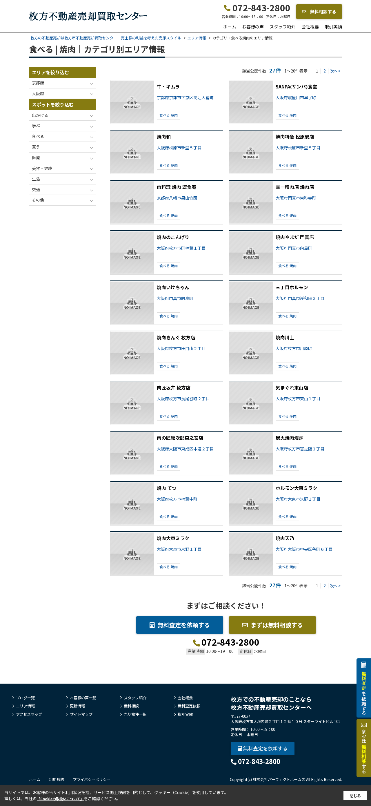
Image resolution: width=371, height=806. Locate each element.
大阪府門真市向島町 (294, 248)
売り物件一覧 (135, 714)
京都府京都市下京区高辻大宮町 (185, 97)
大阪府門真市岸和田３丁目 (300, 298)
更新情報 (77, 706)
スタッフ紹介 (283, 26)
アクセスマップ (29, 714)
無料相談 (131, 706)
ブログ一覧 (25, 697)
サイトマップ (81, 714)
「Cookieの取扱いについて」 (60, 798)
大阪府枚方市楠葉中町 (177, 499)
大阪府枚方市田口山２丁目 (181, 348)
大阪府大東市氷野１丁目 (298, 499)
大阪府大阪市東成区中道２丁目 (185, 449)
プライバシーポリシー (91, 779)
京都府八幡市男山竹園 (177, 198)
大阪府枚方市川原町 (294, 348)
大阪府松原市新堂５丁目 (179, 148)
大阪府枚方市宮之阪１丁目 (300, 449)
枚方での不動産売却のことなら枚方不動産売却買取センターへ (271, 703)
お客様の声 (253, 26)
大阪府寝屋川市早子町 (296, 97)
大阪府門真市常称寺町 (296, 198)
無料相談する (322, 11)
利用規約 (56, 779)
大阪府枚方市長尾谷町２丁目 (183, 398)
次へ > (335, 71)
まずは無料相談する (277, 625)
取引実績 (333, 26)
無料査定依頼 (189, 706)
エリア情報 (25, 706)
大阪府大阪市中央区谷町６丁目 (304, 549)
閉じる (355, 795)
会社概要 (310, 26)
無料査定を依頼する (184, 625)
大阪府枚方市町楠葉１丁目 (181, 248)
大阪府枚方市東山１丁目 (298, 398)
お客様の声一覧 (83, 697)
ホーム (229, 26)
